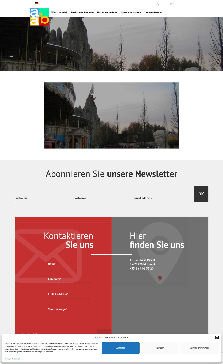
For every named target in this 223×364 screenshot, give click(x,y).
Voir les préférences (199, 347)
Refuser (160, 347)
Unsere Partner (153, 12)
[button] (216, 337)
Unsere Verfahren (131, 12)
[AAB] (39, 17)
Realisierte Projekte (82, 12)
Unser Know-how (107, 12)
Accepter (120, 347)
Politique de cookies (12, 359)
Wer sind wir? (59, 12)
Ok (201, 194)
